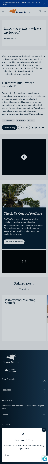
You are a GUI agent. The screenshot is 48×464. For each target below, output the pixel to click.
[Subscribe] (42, 455)
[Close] (44, 430)
